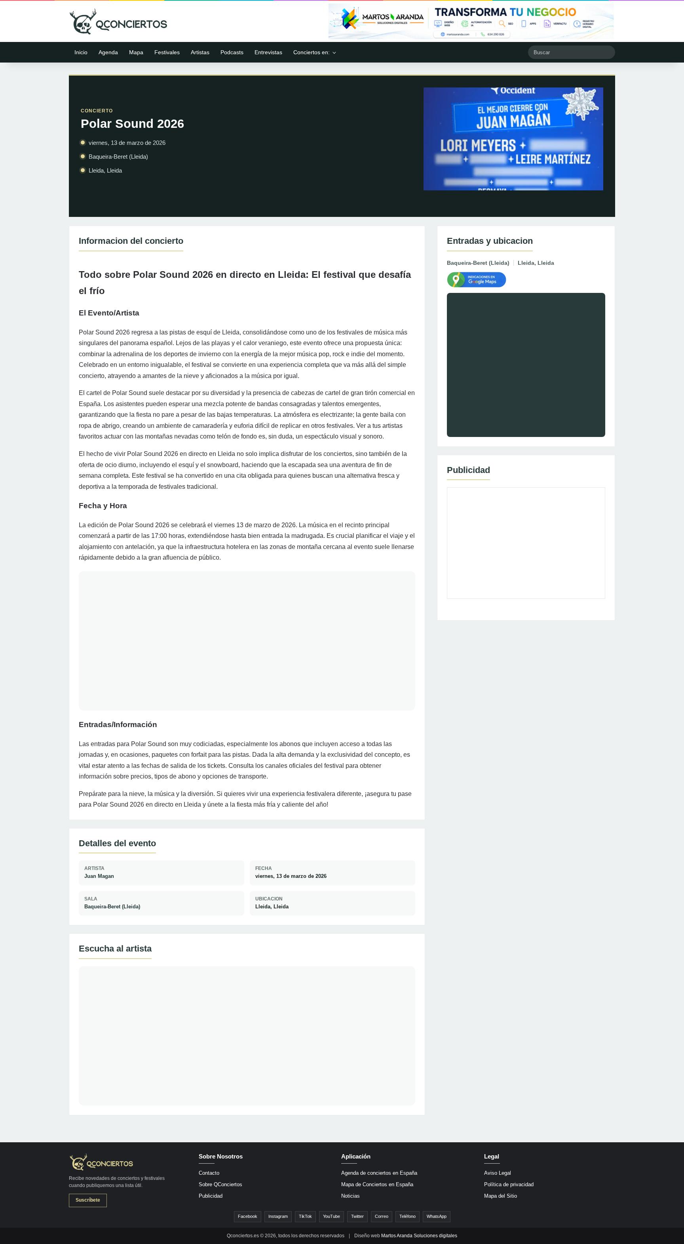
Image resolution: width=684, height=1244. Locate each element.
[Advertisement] (526, 543)
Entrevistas (268, 52)
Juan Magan (99, 876)
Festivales (167, 52)
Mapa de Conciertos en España (377, 1184)
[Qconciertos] (118, 21)
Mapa (136, 52)
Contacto (209, 1173)
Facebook (247, 1216)
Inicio (80, 52)
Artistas (200, 52)
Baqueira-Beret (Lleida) (112, 907)
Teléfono (407, 1216)
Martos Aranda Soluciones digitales (419, 1235)
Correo (381, 1216)
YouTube (331, 1216)
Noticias (350, 1196)
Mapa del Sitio (500, 1196)
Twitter (357, 1216)
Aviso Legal (497, 1173)
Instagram (278, 1216)
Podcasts (231, 52)
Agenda (108, 52)
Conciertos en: (311, 52)
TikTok (305, 1216)
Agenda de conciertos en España (379, 1173)
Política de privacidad (509, 1184)
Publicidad (210, 1196)
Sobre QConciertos (220, 1184)
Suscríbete (88, 1200)
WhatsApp (436, 1216)
